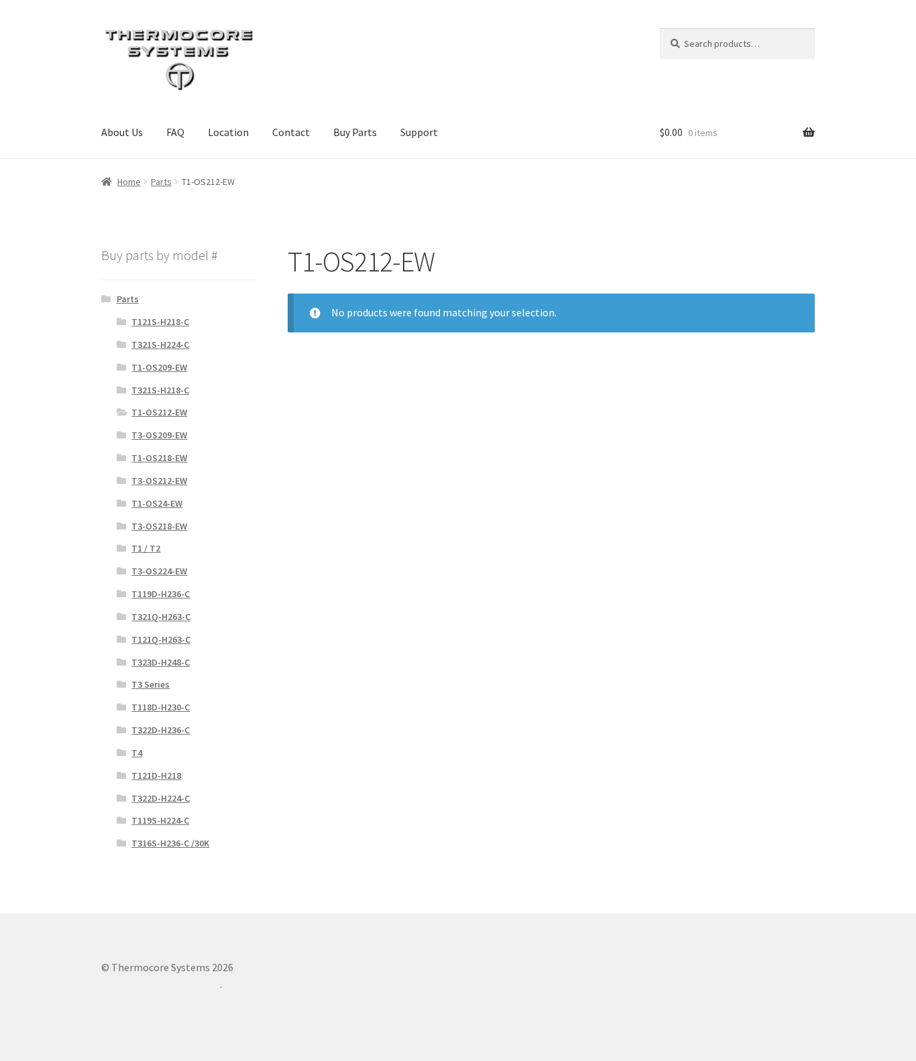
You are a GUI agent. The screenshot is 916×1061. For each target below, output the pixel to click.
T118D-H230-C (160, 707)
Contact (291, 132)
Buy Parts (355, 132)
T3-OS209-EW (159, 435)
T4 (136, 753)
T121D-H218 (156, 775)
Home (129, 182)
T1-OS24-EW (156, 503)
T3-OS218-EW (159, 526)
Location (228, 132)
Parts (161, 182)
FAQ (175, 132)
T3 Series (150, 684)
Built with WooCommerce (160, 984)
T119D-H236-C (160, 594)
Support (419, 132)
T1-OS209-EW (159, 367)
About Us (122, 132)
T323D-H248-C (160, 662)
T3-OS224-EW (159, 571)
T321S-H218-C (160, 390)
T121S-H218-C (160, 322)
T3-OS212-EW (159, 481)
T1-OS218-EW (159, 458)
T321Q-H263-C (160, 617)
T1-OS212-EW (159, 412)
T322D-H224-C (160, 798)
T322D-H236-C (160, 730)
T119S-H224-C (160, 820)
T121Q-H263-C (160, 639)
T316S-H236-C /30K (170, 843)
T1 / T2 (145, 548)
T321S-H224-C (160, 344)
